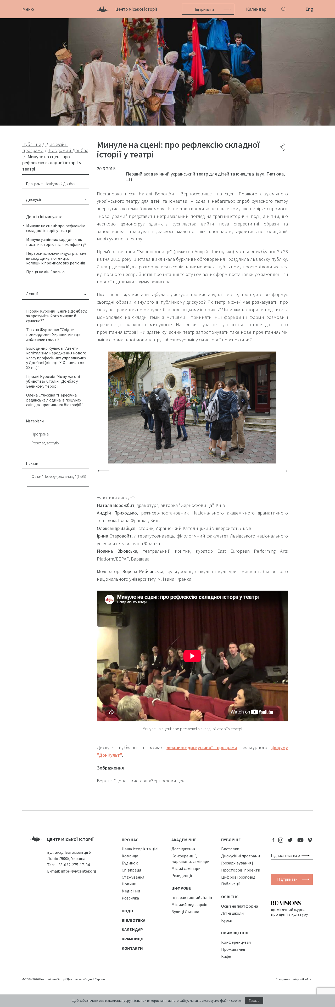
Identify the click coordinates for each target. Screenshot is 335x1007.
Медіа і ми (131, 890)
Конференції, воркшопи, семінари (190, 858)
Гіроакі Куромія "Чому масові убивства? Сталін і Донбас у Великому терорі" (53, 381)
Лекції (32, 293)
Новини (129, 883)
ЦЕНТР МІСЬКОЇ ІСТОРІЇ (70, 839)
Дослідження (183, 848)
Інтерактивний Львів (191, 897)
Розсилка (130, 898)
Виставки (230, 848)
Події (127, 910)
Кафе (226, 956)
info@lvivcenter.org (78, 871)
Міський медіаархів (189, 904)
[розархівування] (237, 862)
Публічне (231, 839)
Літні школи (232, 913)
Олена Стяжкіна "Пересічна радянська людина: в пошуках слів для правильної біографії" (54, 399)
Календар (256, 9)
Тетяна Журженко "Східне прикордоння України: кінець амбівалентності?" (53, 334)
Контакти (132, 948)
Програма (40, 434)
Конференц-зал (236, 942)
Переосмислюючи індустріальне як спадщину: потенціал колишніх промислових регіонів (56, 258)
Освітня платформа (239, 906)
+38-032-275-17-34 (73, 864)
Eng (309, 9)
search (306, 855)
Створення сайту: (294, 979)
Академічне (184, 839)
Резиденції (181, 875)
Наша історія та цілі (140, 848)
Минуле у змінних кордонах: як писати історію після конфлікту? (56, 242)
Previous (103, 470)
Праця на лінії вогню (45, 271)
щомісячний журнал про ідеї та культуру (289, 912)
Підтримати (203, 9)
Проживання (233, 949)
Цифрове (181, 888)
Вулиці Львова (185, 911)
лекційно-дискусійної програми (201, 747)
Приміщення (234, 932)
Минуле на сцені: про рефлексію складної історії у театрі (55, 228)
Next (281, 470)
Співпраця (131, 870)
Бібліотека (133, 920)
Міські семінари (185, 868)
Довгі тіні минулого (44, 216)
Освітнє (230, 896)
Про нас (130, 839)
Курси (226, 920)
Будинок (130, 862)
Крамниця (132, 938)
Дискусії (33, 199)
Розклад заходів (45, 442)
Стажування (133, 877)
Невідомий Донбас (60, 183)
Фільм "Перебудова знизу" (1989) (59, 476)
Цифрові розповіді (238, 877)
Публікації (231, 883)
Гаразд (254, 1001)
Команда (130, 855)
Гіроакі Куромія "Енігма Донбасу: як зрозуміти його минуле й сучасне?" (56, 315)
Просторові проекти (240, 870)
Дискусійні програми (240, 855)
